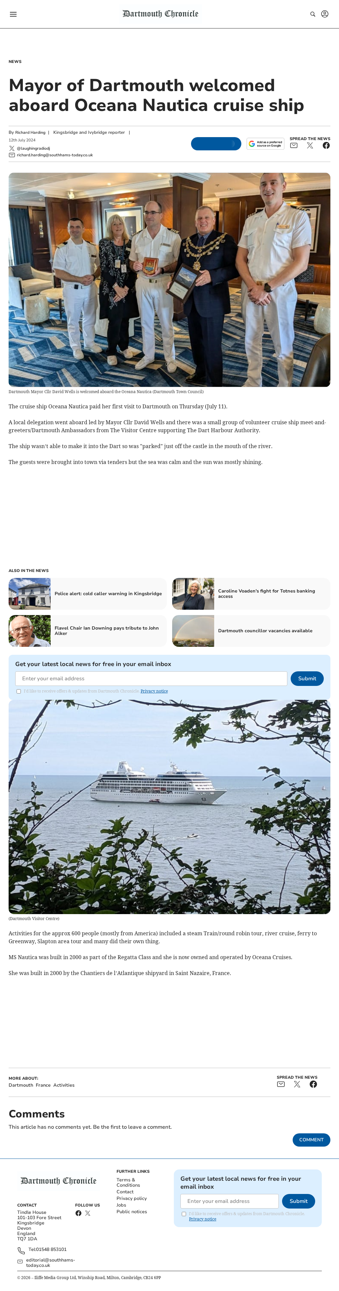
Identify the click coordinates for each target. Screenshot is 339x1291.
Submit (307, 678)
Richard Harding (30, 132)
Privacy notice (154, 691)
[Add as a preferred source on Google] (265, 144)
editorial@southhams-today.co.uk (50, 1263)
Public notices (132, 1212)
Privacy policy (132, 1198)
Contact (125, 1192)
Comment (311, 1140)
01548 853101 (51, 1250)
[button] (13, 14)
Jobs (121, 1205)
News (15, 61)
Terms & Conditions (128, 1182)
